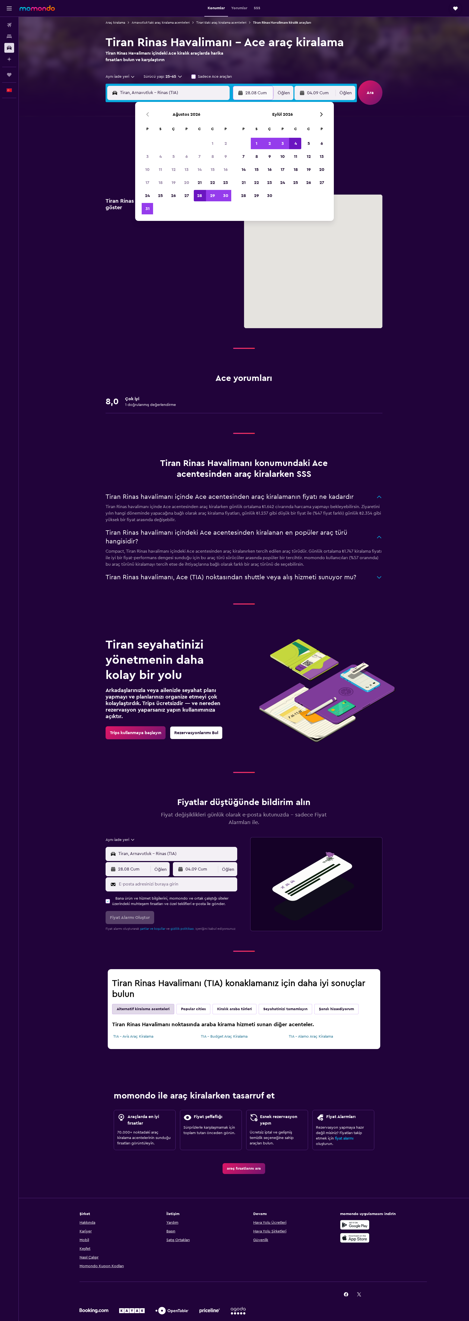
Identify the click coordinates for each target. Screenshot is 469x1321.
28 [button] (199, 195)
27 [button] (186, 195)
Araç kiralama (115, 22)
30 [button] (225, 195)
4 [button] (160, 156)
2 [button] (225, 143)
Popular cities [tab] (193, 1009)
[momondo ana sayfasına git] (37, 8)
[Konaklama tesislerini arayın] (9, 36)
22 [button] (212, 182)
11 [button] (160, 169)
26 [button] (173, 195)
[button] (9, 8)
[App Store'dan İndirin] (354, 1238)
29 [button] (212, 195)
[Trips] (9, 74)
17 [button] (147, 182)
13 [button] (187, 169)
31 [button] (147, 208)
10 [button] (147, 169)
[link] (136, 732)
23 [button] (225, 182)
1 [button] (212, 143)
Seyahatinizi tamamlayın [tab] (285, 1009)
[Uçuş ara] (9, 25)
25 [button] (160, 195)
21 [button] (200, 182)
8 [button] (212, 156)
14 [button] (200, 169)
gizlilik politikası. (182, 928)
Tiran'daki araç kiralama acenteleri (221, 22)
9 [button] (225, 156)
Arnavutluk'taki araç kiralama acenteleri (161, 22)
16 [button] (226, 169)
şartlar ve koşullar (152, 928)
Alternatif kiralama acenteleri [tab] (143, 1009)
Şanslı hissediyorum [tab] (336, 1009)
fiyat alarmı (344, 1138)
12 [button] (174, 169)
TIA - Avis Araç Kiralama (133, 1036)
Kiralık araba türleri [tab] (234, 1009)
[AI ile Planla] (9, 59)
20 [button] (186, 182)
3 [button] (147, 156)
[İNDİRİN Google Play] (354, 1225)
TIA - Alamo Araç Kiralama (311, 1036)
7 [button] (199, 156)
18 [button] (161, 182)
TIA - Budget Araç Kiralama (224, 1036)
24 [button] (147, 195)
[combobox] (120, 76)
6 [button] (186, 156)
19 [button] (174, 182)
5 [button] (173, 156)
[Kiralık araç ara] (9, 47)
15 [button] (213, 169)
